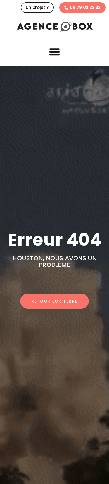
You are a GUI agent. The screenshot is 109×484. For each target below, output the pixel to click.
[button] (54, 51)
